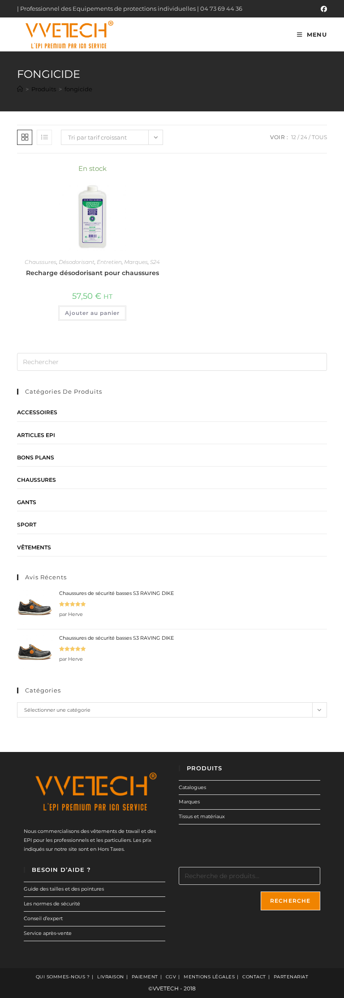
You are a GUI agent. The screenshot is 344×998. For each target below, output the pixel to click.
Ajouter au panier (92, 313)
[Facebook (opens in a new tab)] (322, 8)
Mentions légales (209, 977)
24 (304, 137)
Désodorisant (77, 262)
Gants (26, 502)
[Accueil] (20, 89)
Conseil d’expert (43, 918)
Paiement (145, 977)
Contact (254, 977)
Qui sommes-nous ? (63, 977)
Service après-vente (48, 933)
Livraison (110, 977)
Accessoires (37, 412)
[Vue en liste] (44, 137)
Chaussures (40, 262)
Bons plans (35, 457)
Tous (319, 137)
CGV (171, 977)
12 (293, 137)
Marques (136, 262)
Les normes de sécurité (52, 903)
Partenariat (291, 977)
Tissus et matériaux (202, 816)
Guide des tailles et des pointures (64, 889)
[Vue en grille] (24, 137)
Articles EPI (36, 435)
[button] (137, 173)
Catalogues (192, 787)
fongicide (78, 89)
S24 (155, 262)
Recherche (290, 900)
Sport (26, 524)
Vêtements (34, 547)
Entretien (109, 262)
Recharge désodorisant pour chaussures (92, 273)
